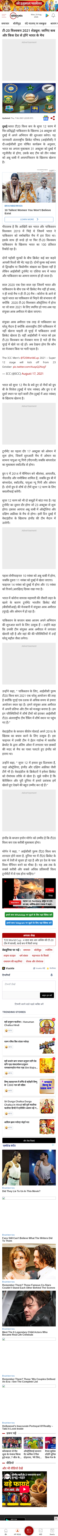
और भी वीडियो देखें (12, 1468)
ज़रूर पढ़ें (11, 1433)
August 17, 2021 (33, 374)
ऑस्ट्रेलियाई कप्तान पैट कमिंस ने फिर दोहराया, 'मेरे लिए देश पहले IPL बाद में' (33, 1454)
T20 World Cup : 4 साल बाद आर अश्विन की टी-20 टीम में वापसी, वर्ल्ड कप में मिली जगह (29, 942)
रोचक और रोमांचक (34, 961)
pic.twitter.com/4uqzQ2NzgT (29, 366)
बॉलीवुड (17, 23)
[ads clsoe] (56, 1518)
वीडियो (10, 1463)
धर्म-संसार (23, 955)
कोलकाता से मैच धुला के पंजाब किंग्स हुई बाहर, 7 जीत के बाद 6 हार (11, 1454)
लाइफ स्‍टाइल (10, 955)
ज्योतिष (48, 950)
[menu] (5, 16)
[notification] (53, 15)
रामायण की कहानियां (13, 961)
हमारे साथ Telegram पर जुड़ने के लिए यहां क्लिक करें (29, 922)
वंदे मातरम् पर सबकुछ (35, 23)
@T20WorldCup (30, 357)
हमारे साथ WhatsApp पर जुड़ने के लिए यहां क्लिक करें (29, 914)
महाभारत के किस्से (40, 955)
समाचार (5, 23)
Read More (15, 903)
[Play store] (47, 15)
